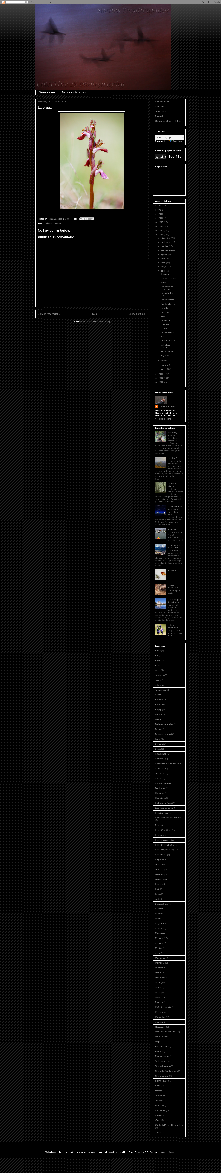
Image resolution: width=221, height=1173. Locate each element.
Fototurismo (161, 854)
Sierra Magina (162, 1076)
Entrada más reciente (49, 314)
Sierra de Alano (162, 1066)
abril (163, 271)
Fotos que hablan (163, 845)
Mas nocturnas (175, 506)
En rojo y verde (167, 340)
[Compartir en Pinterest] (92, 218)
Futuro (163, 328)
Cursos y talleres (163, 783)
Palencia (159, 1002)
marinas (159, 928)
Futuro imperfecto (173, 626)
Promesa (164, 324)
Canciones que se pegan (167, 763)
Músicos (159, 968)
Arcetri (158, 680)
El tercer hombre (168, 278)
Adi (156, 655)
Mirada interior (167, 351)
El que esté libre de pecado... (175, 546)
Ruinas (158, 1051)
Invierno (159, 884)
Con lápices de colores (74, 92)
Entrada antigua (137, 314)
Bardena (159, 699)
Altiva (163, 316)
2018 (161, 218)
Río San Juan (161, 1036)
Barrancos (160, 704)
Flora (157, 825)
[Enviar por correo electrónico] (80, 218)
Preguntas (160, 1017)
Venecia (159, 1105)
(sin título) (172, 432)
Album (158, 665)
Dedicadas (160, 788)
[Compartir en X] (86, 218)
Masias (158, 948)
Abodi (158, 650)
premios (159, 1022)
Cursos (158, 778)
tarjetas (158, 1090)
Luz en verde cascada (166, 287)
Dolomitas (160, 798)
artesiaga (159, 685)
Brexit (158, 749)
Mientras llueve (167, 304)
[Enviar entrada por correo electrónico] (75, 219)
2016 (161, 226)
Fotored (159, 116)
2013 (161, 374)
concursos (160, 773)
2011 (161, 382)
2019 (161, 214)
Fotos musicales (163, 840)
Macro (158, 918)
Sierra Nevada (162, 1081)
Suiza (157, 1086)
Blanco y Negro (162, 734)
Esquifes (172, 529)
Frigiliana (159, 859)
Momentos (160, 958)
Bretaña (159, 744)
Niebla (158, 972)
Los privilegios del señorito (174, 600)
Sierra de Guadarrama (166, 1071)
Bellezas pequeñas (164, 724)
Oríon (158, 992)
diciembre (166, 238)
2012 (161, 378)
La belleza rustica (165, 346)
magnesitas (160, 923)
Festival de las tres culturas (168, 817)
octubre (165, 246)
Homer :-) (165, 274)
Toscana (159, 1100)
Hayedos (159, 874)
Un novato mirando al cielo (168, 121)
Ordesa (158, 987)
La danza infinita (172, 484)
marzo (164, 360)
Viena (158, 1120)
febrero (165, 365)
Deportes (159, 793)
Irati (157, 889)
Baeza (158, 694)
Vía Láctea (160, 1110)
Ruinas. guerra (162, 1056)
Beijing (158, 709)
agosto (164, 254)
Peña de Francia (163, 1007)
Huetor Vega (161, 879)
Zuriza (158, 1132)
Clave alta (160, 768)
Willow (163, 282)
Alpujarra (159, 675)
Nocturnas (160, 977)
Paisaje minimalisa (173, 586)
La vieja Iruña (161, 904)
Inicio (94, 314)
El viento (172, 570)
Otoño (158, 997)
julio (163, 258)
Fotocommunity (162, 101)
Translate (177, 141)
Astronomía (160, 690)
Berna (158, 729)
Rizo (162, 336)
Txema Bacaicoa (166, 406)
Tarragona (160, 1095)
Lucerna (159, 913)
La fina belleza (167, 332)
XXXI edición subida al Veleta (169, 1125)
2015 (161, 230)
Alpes (157, 670)
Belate (158, 719)
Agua (157, 660)
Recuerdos (160, 1027)
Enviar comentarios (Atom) (98, 322)
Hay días (164, 355)
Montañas (160, 963)
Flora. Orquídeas (163, 830)
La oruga (164, 312)
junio (163, 262)
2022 (161, 206)
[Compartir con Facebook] (89, 218)
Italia (157, 894)
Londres (159, 908)
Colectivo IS (160, 106)
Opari (157, 982)
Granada (159, 869)
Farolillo (164, 308)
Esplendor (165, 320)
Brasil (157, 739)
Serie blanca (161, 1061)
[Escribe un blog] (83, 218)
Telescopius (160, 111)
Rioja (157, 1041)
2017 (161, 222)
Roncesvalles (161, 1046)
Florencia (159, 835)
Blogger (172, 1152)
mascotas (159, 943)
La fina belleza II (168, 300)
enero (164, 369)
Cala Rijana (160, 754)
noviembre (166, 242)
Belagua (159, 714)
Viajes (158, 1115)
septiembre (166, 250)
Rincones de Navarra (165, 1031)
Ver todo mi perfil (163, 419)
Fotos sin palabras (53, 223)
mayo (164, 266)
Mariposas (160, 933)
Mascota (159, 938)
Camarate (160, 759)
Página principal (47, 92)
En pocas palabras (164, 808)
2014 (161, 234)
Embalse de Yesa (163, 803)
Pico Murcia (160, 1012)
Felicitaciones (161, 813)
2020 (161, 210)
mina (157, 953)
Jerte (157, 899)
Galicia (158, 864)
